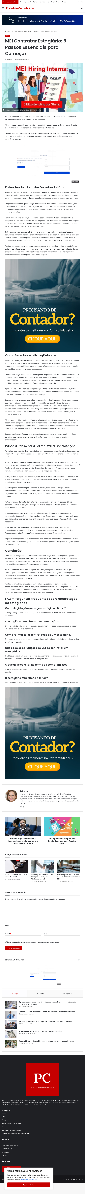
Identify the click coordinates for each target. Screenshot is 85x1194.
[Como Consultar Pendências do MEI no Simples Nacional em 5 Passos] (11, 1015)
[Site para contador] (42, 19)
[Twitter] (66, 1179)
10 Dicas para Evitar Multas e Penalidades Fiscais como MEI (68, 877)
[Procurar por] (82, 9)
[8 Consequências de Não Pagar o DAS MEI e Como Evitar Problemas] (11, 1024)
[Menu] (3, 9)
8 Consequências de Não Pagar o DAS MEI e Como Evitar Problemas (46, 1021)
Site (45, 934)
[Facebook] (63, 1179)
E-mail (8, 934)
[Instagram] (76, 1179)
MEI (13, 31)
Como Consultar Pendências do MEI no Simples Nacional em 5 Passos (47, 1012)
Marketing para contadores (11, 1123)
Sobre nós (5, 1152)
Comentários (68, 994)
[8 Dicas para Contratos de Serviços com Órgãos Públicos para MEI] (42, 866)
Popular (15, 994)
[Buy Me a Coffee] (82, 1179)
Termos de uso (7, 1149)
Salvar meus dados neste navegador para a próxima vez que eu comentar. (33, 942)
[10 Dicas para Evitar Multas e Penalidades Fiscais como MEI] (68, 866)
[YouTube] (74, 1179)
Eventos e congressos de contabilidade (16, 1133)
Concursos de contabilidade (11, 1130)
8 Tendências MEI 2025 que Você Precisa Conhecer (16, 876)
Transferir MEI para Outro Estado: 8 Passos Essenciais (40, 1031)
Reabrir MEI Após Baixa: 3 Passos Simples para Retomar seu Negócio (46, 1041)
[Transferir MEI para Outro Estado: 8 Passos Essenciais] (11, 1034)
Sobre (4, 1120)
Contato (4, 1155)
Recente (40, 994)
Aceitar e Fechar (29, 1185)
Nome (7, 925)
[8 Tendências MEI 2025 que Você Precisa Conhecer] (16, 866)
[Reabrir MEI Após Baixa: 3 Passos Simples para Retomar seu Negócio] (11, 1044)
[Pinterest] (68, 1179)
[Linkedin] (23, 807)
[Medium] (79, 1179)
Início (8, 31)
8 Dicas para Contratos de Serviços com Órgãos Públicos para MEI (42, 877)
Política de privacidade (29, 1180)
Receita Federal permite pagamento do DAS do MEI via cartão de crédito (45, 2)
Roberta (9, 59)
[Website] (21, 807)
